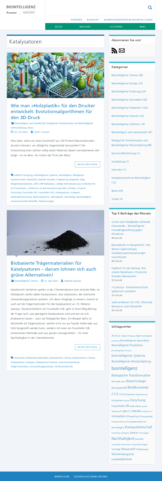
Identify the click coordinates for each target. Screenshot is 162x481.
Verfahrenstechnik (63, 366)
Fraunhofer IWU (46, 192)
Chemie (91, 357)
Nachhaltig (69, 196)
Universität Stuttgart (139, 444)
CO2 (115, 394)
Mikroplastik (57, 196)
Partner (76, 19)
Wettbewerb (142, 449)
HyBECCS (126, 411)
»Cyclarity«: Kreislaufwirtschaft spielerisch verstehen (130, 289)
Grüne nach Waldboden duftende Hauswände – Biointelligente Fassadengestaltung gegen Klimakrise (131, 228)
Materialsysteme (41, 196)
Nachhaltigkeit (83, 196)
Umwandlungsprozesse (41, 366)
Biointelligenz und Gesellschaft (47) (132, 132)
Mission (85, 26)
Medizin (134, 432)
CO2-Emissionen (127, 394)
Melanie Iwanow (72, 281)
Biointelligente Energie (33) (127, 83)
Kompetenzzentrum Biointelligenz (128, 19)
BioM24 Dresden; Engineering (53, 179)
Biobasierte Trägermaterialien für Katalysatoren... (55, 214)
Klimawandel (146, 416)
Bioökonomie (79, 357)
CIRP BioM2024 (46, 183)
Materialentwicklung (21, 196)
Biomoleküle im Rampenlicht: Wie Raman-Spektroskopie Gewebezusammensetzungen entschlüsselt (131, 251)
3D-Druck (116, 335)
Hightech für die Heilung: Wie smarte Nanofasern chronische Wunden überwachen (129, 272)
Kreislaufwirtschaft (138, 427)
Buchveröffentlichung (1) (126, 153)
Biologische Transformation (131, 375)
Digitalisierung (141, 394)
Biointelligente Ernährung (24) (129, 91)
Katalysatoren (62, 192)
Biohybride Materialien (37, 357)
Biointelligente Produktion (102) (130, 107)
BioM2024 (32, 179)
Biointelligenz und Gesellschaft (30, 123)
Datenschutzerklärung (91, 476)
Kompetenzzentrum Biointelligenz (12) (131, 180)
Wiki (143, 26)
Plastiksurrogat (46, 201)
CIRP (35, 183)
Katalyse (30, 362)
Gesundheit (135, 406)
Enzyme (81, 188)
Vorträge (116, 449)
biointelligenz (65, 175)
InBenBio (136, 411)
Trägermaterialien (19, 366)
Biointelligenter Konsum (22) (128, 115)
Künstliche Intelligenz (120, 433)
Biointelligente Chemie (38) (127, 75)
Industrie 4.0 (147, 411)
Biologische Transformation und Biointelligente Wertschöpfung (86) (132, 143)
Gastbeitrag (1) (120, 161)
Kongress (75, 192)
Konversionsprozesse (69, 362)
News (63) (117, 190)
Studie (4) (117, 199)
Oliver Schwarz (41, 132)
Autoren (116, 26)
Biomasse (116, 381)
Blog (58, 26)
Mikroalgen (144, 433)
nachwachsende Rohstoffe (24, 201)
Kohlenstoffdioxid (119, 422)
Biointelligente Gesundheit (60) (129, 99)
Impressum (61, 476)
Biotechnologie (136, 381)
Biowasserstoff (119, 387)
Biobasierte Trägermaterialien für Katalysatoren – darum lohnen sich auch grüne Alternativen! (53, 269)
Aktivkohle (19, 357)
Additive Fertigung (23, 175)
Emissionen (117, 400)
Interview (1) (119, 169)
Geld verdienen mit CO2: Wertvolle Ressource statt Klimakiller (132, 304)
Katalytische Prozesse (46, 362)
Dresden (72, 188)
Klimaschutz (132, 416)
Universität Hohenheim (121, 444)
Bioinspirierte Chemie (60, 357)
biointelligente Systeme (45, 175)
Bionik (123, 382)
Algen (138, 336)
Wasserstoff (128, 449)
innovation (119, 416)
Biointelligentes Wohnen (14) (128, 124)
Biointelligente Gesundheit (134, 340)
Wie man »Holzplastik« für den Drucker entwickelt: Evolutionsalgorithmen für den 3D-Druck (53, 111)
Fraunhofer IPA (29, 192)
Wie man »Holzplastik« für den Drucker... (52, 57)
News (30, 127)
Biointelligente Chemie (26, 281)
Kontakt (93, 19)
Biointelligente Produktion (127, 345)
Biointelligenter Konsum (121, 350)
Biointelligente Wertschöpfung (131, 361)
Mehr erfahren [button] (87, 164)
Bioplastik (74, 179)
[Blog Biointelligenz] (23, 9)
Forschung (16, 192)
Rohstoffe (139, 439)
